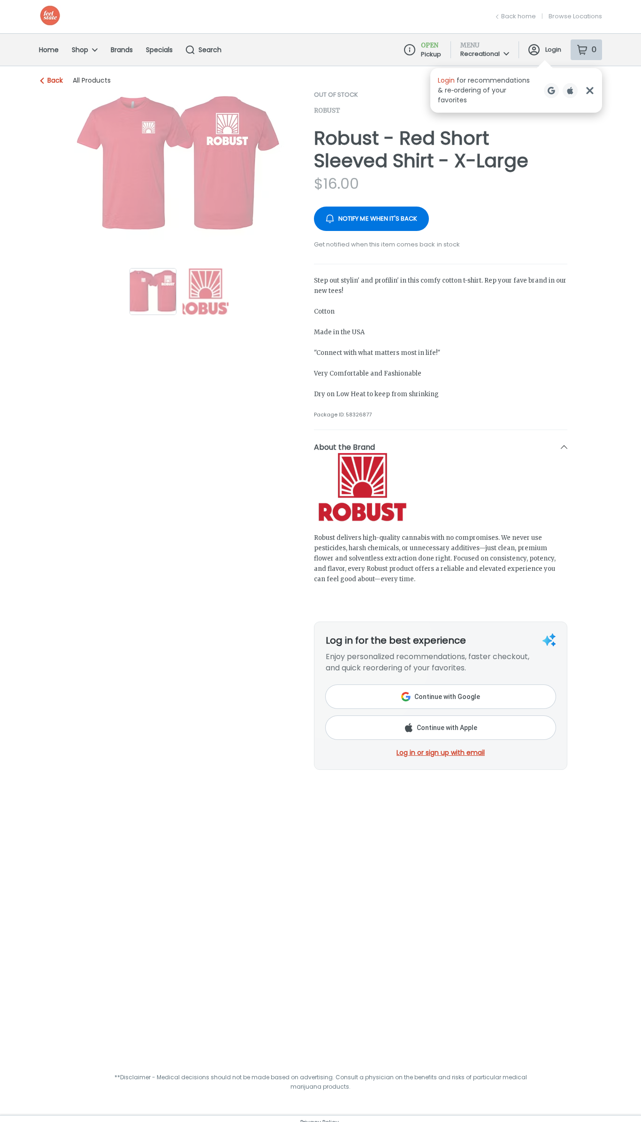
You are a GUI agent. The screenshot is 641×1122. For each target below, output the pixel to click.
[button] (516, 90)
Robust (327, 111)
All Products (92, 80)
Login (553, 49)
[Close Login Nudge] (590, 90)
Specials (159, 49)
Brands (122, 49)
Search (209, 49)
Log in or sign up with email (441, 752)
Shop (80, 49)
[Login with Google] (551, 90)
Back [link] (55, 80)
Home (49, 49)
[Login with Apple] (570, 90)
